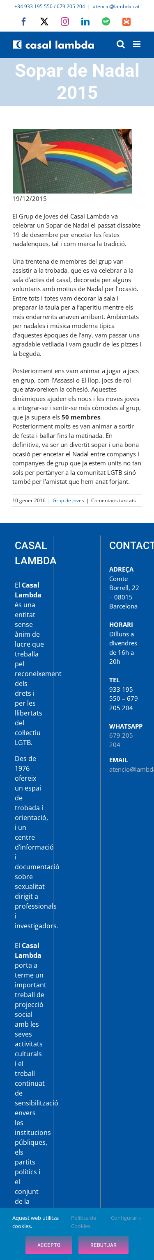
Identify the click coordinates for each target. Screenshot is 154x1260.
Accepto (48, 1245)
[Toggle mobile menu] (137, 44)
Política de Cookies (83, 1222)
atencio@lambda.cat (116, 6)
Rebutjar (103, 1245)
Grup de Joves (68, 500)
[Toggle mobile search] (121, 44)
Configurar (124, 1217)
